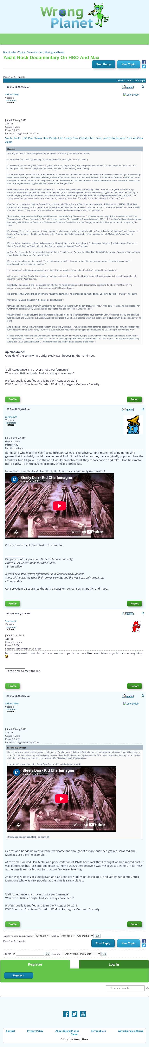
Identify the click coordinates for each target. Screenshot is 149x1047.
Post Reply (103, 64)
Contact (10, 1030)
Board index (9, 52)
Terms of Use (98, 1030)
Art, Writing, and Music (52, 52)
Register (35, 964)
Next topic (139, 80)
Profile (12, 399)
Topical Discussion (28, 52)
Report (135, 399)
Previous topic (124, 80)
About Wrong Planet (67, 1030)
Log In (114, 964)
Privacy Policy (35, 1030)
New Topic (128, 64)
